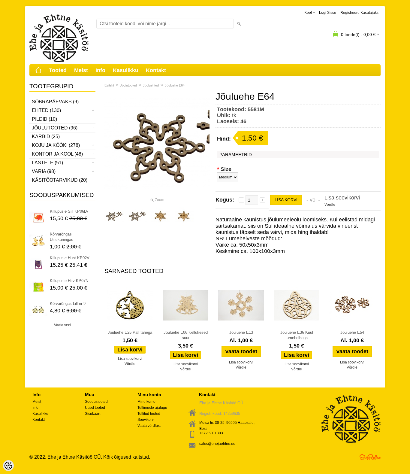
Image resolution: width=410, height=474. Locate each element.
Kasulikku (125, 70)
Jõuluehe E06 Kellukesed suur (186, 335)
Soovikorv (145, 420)
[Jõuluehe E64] (114, 216)
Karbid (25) (46, 136)
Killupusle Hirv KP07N (69, 280)
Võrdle (329, 204)
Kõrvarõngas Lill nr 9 (68, 303)
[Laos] (130, 305)
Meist (81, 70)
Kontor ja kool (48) (57, 153)
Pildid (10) (44, 119)
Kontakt (156, 70)
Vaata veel (62, 325)
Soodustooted (96, 402)
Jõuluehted (151, 85)
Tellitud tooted (148, 414)
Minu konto (146, 402)
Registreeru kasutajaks (359, 13)
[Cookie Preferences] (8, 465)
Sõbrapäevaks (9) (55, 101)
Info (100, 70)
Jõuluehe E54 (352, 332)
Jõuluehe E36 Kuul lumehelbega (296, 335)
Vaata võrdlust (149, 426)
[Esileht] (38, 70)
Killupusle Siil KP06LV (69, 211)
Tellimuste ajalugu (152, 408)
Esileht (109, 85)
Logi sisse (327, 13)
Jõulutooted (128, 85)
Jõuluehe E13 (241, 332)
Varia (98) (44, 171)
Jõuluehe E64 (175, 85)
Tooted (58, 70)
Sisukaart (92, 414)
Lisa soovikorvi (342, 198)
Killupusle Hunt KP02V (69, 258)
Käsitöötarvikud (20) (59, 180)
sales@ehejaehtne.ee (217, 444)
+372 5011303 (211, 433)
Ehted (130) (46, 110)
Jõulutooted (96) (54, 127)
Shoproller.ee (370, 457)
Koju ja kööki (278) (56, 145)
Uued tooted (95, 408)
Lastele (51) (47, 162)
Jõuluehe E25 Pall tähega (130, 332)
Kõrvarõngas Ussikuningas (61, 237)
